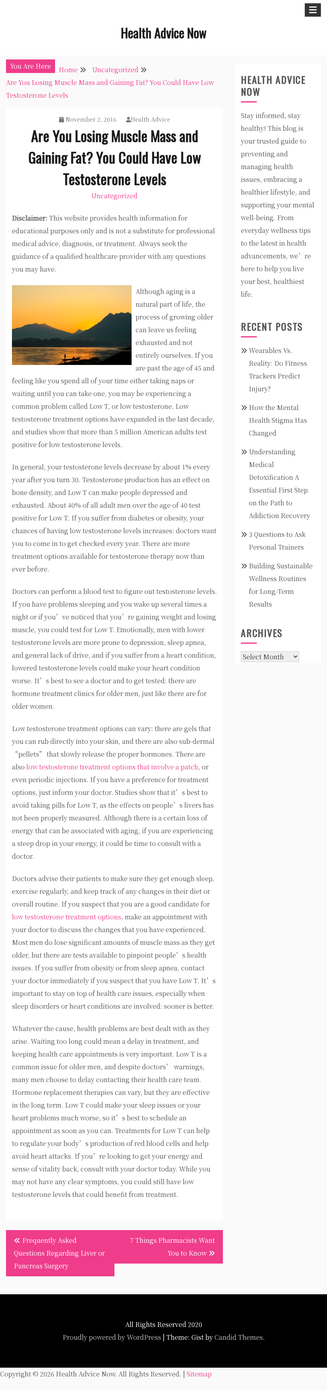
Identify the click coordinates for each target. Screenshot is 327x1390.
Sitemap (199, 1373)
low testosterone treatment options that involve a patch (112, 766)
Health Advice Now (164, 32)
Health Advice (150, 119)
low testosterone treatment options (66, 916)
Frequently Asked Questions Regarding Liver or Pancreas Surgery (59, 1253)
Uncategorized (114, 195)
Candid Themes (239, 1337)
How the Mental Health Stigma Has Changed (278, 420)
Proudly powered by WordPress (112, 1337)
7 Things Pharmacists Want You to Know (172, 1247)
